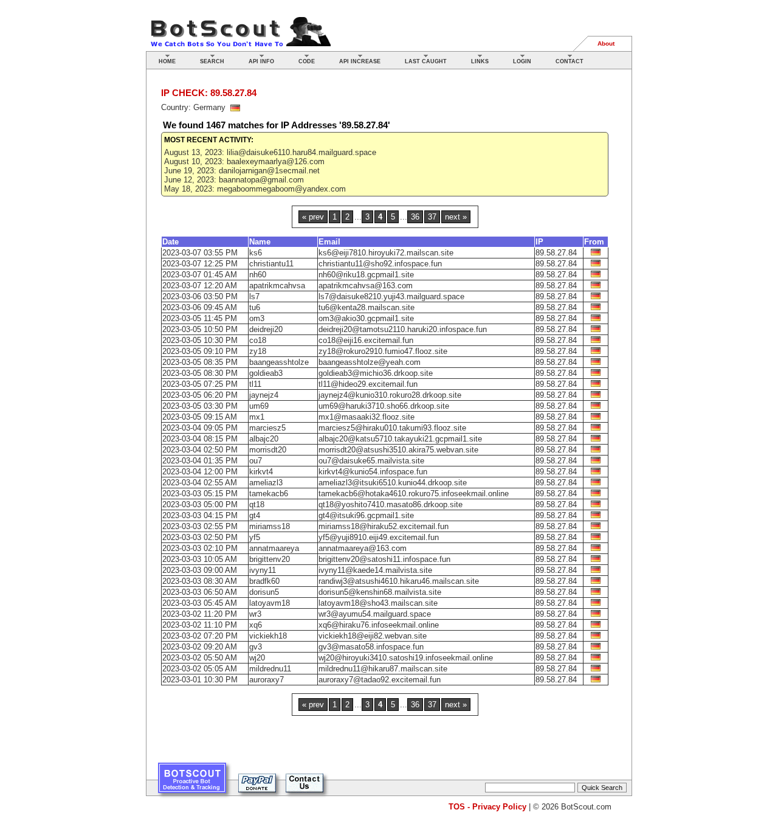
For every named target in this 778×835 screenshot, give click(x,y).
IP (539, 241)
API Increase (359, 61)
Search (212, 61)
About (605, 43)
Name (259, 241)
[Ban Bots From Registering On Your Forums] (192, 782)
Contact (570, 61)
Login (522, 61)
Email (329, 241)
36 (415, 216)
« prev (313, 216)
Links (480, 61)
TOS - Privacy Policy (487, 806)
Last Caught (426, 61)
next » (456, 216)
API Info (261, 61)
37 (432, 216)
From (594, 241)
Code (306, 61)
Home (167, 61)
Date (170, 241)
